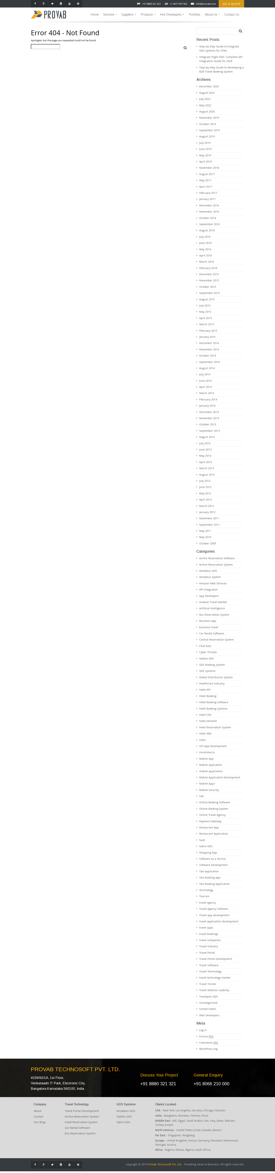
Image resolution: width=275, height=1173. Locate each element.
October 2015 (207, 287)
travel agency (207, 902)
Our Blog (39, 1122)
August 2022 (207, 92)
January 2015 (207, 337)
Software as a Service (212, 858)
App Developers (209, 596)
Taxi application (209, 871)
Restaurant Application (213, 833)
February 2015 (208, 330)
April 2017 (205, 186)
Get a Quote (231, 4)
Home (95, 14)
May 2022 (205, 105)
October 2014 (207, 355)
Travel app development (214, 915)
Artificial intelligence (212, 608)
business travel (208, 627)
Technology (206, 890)
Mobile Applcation (210, 765)
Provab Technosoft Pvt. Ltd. (165, 1164)
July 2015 (204, 305)
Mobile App (206, 758)
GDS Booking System (212, 664)
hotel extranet (208, 721)
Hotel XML (205, 733)
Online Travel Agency (212, 815)
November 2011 (209, 518)
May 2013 (205, 455)
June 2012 (205, 487)
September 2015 (209, 293)
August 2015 (207, 299)
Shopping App (208, 852)
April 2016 (205, 255)
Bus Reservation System (214, 614)
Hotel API (204, 689)
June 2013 (205, 449)
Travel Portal (207, 952)
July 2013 (204, 443)
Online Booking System (213, 808)
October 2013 (207, 424)
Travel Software (209, 965)
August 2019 (207, 136)
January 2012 (207, 512)
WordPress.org (208, 1049)
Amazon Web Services (213, 583)
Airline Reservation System (216, 564)
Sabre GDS (206, 846)
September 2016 (209, 224)
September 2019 (209, 130)
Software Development (213, 865)
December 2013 (209, 412)
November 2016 (209, 211)
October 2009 (207, 543)
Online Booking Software (214, 802)
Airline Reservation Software (217, 558)
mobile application (211, 771)
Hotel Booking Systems (213, 708)
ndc (201, 796)
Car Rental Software (211, 633)
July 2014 (204, 374)
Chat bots (205, 646)
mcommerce (207, 752)
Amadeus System (210, 577)
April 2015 (205, 318)
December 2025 (209, 86)
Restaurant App (209, 827)
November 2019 (209, 117)
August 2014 (207, 368)
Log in (203, 1030)
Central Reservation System (216, 639)
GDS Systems (207, 671)
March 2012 (206, 506)
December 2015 (209, 274)
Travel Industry (208, 946)
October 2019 (207, 124)
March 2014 (206, 393)
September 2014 (209, 362)
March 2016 (206, 261)
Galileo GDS (206, 658)
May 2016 (205, 249)
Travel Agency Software (213, 909)
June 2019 (205, 149)
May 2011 (205, 531)
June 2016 (205, 243)
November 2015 (209, 280)
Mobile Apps (207, 783)
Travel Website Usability (214, 990)
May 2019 (205, 155)
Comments (208, 1042)
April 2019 (205, 161)
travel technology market (214, 977)
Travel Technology (210, 971)
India (202, 740)
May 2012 (205, 493)
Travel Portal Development (215, 959)
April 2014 (205, 387)
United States (207, 1009)
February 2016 (208, 268)
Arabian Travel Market (213, 602)
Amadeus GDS (208, 571)
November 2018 (209, 167)
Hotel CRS (205, 715)
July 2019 (204, 143)
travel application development (218, 921)
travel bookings (208, 934)
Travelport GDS (208, 996)
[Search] (185, 47)
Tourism (204, 896)
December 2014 (209, 343)
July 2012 (204, 481)
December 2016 (209, 205)
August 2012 (207, 474)
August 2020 (207, 111)
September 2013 (209, 430)
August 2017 (207, 174)
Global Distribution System (216, 677)
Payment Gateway (210, 821)
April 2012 (205, 499)
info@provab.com (206, 3)
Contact (38, 1116)
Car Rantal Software (77, 1128)
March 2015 (206, 324)
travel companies (210, 940)
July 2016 (204, 236)
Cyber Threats (208, 652)
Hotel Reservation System (215, 727)
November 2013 (209, 418)
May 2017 (205, 180)
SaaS (202, 840)
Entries (206, 1036)
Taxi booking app (209, 877)
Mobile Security (209, 790)
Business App (207, 621)
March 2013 (206, 468)
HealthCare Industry (211, 683)
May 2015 (205, 311)
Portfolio (194, 14)
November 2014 (209, 349)
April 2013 (205, 462)
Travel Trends (207, 984)
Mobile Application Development (219, 777)
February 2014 (208, 399)
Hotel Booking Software (213, 702)
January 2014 (207, 405)
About (38, 1111)
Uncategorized (208, 1002)
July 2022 (204, 99)
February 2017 (208, 193)
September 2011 (209, 524)
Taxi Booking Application (214, 884)
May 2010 (205, 537)
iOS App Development (213, 746)
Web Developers (209, 1015)
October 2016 (207, 218)
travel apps (206, 927)
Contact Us (231, 14)
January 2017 (207, 199)
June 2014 (205, 380)
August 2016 (207, 230)
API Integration (208, 589)
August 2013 (207, 437)
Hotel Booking (207, 696)
